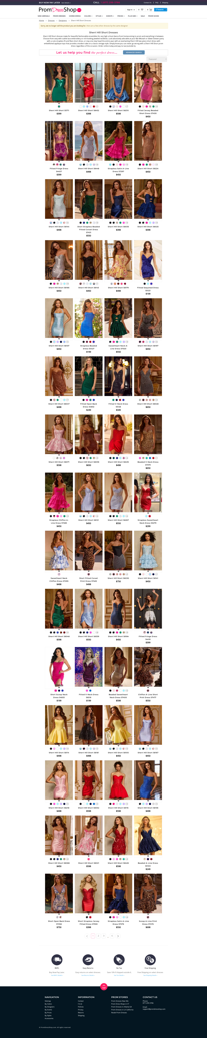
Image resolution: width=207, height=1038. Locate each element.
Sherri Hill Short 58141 (148, 578)
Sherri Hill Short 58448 (88, 169)
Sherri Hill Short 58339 (88, 636)
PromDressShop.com (48, 1027)
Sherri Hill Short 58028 (148, 404)
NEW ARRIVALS (44, 16)
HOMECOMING (75, 16)
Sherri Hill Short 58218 (59, 808)
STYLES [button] (99, 16)
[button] (160, 10)
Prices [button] (120, 16)
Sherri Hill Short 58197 (148, 346)
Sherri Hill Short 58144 (59, 227)
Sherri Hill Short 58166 (59, 288)
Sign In (129, 10)
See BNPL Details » (57, 975)
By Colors (48, 1004)
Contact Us (147, 2)
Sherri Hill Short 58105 (118, 753)
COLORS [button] (87, 16)
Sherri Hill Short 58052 (88, 808)
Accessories (49, 1018)
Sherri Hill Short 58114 (59, 753)
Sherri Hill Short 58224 (148, 169)
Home (41, 20)
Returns (81, 1012)
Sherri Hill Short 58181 (88, 753)
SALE (143, 16)
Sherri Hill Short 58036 (88, 462)
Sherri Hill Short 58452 (88, 110)
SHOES (153, 16)
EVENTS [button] (109, 16)
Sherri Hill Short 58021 (88, 863)
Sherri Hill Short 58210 (118, 110)
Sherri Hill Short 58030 (118, 578)
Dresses (51, 20)
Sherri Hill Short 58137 (59, 346)
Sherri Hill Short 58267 (118, 520)
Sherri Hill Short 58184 (118, 636)
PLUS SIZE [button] (132, 16)
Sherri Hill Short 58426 (118, 863)
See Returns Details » (88, 975)
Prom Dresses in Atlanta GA (121, 1007)
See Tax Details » (119, 975)
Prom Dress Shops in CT (120, 1004)
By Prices (48, 1012)
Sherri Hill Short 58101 (88, 520)
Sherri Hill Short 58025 (148, 227)
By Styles (48, 1015)
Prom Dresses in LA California (122, 1010)
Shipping (165, 2)
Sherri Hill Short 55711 (59, 110)
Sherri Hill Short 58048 (59, 636)
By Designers (49, 1007)
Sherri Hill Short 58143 (88, 288)
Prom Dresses (59, 16)
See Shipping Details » (150, 975)
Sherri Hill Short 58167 (148, 753)
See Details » (66, 3)
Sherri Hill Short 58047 (59, 404)
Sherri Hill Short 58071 (59, 462)
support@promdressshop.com (154, 1009)
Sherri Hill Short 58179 (118, 288)
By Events (48, 1010)
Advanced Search (134, 52)
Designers (63, 20)
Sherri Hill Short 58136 (148, 808)
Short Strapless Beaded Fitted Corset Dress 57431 (88, 230)
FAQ (156, 2)
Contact (81, 1001)
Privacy (80, 1010)
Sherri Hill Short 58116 (118, 808)
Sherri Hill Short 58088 (59, 863)
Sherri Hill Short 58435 (118, 462)
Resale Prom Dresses (119, 1012)
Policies (81, 1007)
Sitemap (48, 1001)
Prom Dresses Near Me (119, 1001)
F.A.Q (80, 1004)
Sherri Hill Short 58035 (118, 227)
